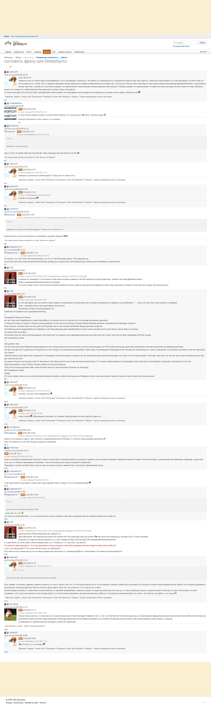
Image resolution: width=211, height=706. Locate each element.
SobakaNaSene (16, 103)
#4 (5, 183)
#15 (6, 519)
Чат (54, 52)
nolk (11, 267)
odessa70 (14, 72)
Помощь (9, 702)
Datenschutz (19, 702)
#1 (5, 100)
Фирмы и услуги (64, 52)
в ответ (21, 112)
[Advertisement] (73, 17)
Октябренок (15, 427)
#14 (6, 486)
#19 (6, 652)
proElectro (14, 125)
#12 (6, 444)
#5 (5, 206)
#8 (5, 288)
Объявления (79, 52)
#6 (5, 244)
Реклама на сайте (32, 702)
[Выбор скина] (203, 702)
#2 (19, 122)
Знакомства (19, 52)
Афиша (8, 52)
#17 (5, 601)
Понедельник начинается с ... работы (51, 57)
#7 (5, 264)
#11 (6, 424)
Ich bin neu (14, 447)
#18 (6, 629)
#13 (6, 468)
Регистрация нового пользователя (24, 36)
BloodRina (14, 604)
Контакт (43, 702)
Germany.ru (8, 57)
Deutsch (203, 51)
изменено (63, 217)
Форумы (37, 52)
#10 (6, 401)
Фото (29, 52)
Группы (16, 42)
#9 (5, 379)
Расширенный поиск (181, 46)
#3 (5, 161)
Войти (6, 36)
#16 (6, 554)
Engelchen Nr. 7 (16, 247)
